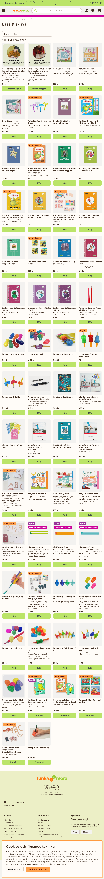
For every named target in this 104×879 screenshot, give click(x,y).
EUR (94, 3)
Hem (4, 19)
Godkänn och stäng (38, 869)
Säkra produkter (10, 831)
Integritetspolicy (33, 864)
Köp (90, 322)
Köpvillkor (8, 820)
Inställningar (14, 869)
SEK (100, 3)
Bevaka (39, 715)
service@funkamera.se (54, 795)
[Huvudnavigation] (6, 10)
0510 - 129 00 (53, 793)
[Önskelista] (93, 10)
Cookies (40, 831)
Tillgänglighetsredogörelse (47, 834)
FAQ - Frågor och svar (13, 826)
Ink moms (19, 3)
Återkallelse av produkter (13, 828)
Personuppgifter (43, 828)
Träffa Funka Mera (44, 826)
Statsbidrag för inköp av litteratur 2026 (50, 838)
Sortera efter (11, 34)
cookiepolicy (59, 864)
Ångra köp (8, 837)
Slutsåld (14, 762)
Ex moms (9, 3)
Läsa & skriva (32, 19)
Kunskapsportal (43, 820)
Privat (75, 832)
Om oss (40, 823)
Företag (86, 832)
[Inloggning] (86, 10)
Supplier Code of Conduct (14, 834)
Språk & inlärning (16, 19)
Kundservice (9, 823)
